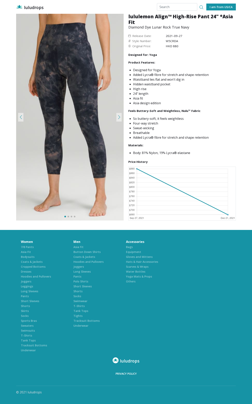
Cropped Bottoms (33, 266)
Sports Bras (29, 321)
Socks (25, 316)
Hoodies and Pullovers (36, 276)
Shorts (25, 306)
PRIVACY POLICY (126, 373)
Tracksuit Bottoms (34, 345)
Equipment (133, 252)
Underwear (28, 350)
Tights (77, 316)
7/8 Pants (27, 247)
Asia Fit (26, 252)
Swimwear (80, 301)
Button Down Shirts (87, 252)
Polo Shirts (80, 281)
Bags (129, 247)
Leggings (27, 286)
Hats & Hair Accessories (142, 262)
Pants (25, 296)
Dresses (26, 271)
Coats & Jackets (32, 262)
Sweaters (27, 325)
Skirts (25, 311)
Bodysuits (27, 257)
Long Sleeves (29, 291)
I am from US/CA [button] (221, 7)
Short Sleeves (30, 301)
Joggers (26, 281)
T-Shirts (26, 335)
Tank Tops (28, 340)
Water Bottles (135, 271)
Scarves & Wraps (137, 266)
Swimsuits (28, 330)
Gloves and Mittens (139, 257)
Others (130, 281)
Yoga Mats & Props (139, 276)
